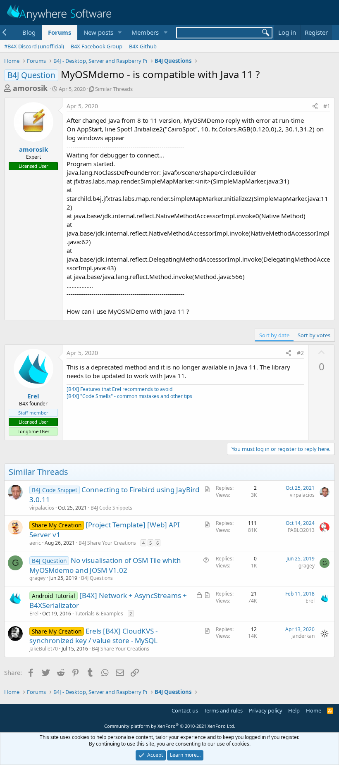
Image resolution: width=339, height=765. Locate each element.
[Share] (315, 106)
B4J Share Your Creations (107, 542)
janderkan (303, 635)
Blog (29, 32)
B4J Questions (97, 577)
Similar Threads (114, 89)
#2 (300, 353)
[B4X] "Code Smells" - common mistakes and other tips (129, 396)
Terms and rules (223, 710)
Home (313, 710)
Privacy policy (265, 710)
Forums (59, 32)
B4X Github (143, 46)
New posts (98, 32)
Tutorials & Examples (99, 613)
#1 (326, 106)
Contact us (185, 710)
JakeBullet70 (43, 648)
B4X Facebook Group (96, 46)
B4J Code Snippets (111, 507)
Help (294, 710)
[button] (119, 32)
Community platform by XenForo (169, 726)
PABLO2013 (301, 530)
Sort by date (274, 335)
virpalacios (41, 507)
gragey (37, 577)
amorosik (30, 88)
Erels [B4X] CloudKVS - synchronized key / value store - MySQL (93, 636)
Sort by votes (314, 335)
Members (145, 32)
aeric (35, 542)
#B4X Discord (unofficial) (34, 46)
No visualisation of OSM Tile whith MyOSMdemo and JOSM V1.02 (105, 565)
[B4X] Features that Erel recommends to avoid (119, 389)
